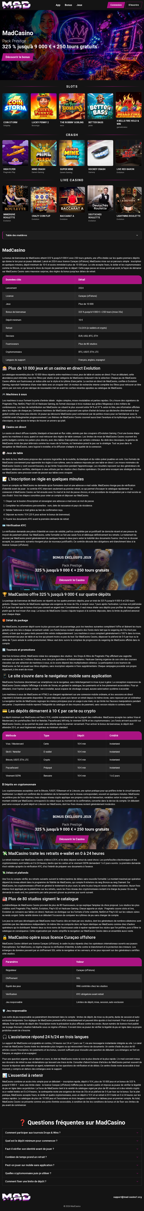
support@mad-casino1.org (127, 1197)
